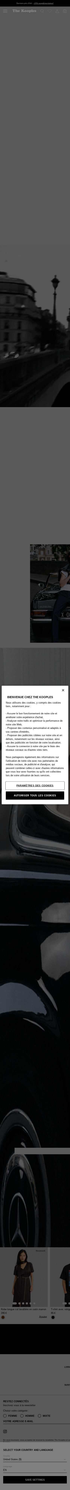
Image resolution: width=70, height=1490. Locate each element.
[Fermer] (63, 690)
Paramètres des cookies (35, 785)
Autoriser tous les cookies (35, 795)
